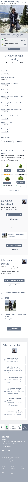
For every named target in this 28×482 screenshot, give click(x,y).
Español (22, 468)
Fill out (6, 73)
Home (3, 466)
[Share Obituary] (22, 2)
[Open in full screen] (10, 305)
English (22, 466)
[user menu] (25, 2)
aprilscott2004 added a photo (16, 234)
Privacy (13, 468)
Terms (12, 471)
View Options (23, 39)
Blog (3, 468)
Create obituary (7, 446)
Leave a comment (15, 215)
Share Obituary (15, 49)
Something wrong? (7, 461)
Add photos (15, 285)
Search (3, 475)
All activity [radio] (9, 227)
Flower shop (3, 471)
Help (12, 473)
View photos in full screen (15, 280)
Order (24, 44)
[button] (14, 19)
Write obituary (8, 141)
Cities (12, 466)
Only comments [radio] (19, 227)
